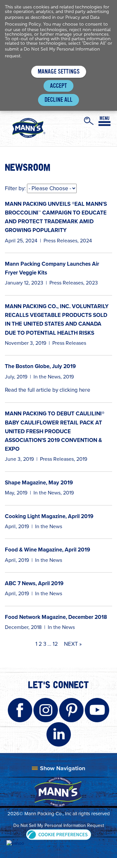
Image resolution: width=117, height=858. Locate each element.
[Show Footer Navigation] (58, 768)
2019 (68, 376)
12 (55, 644)
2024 (86, 240)
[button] (59, 834)
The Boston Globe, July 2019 (40, 366)
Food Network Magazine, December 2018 (56, 617)
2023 (92, 282)
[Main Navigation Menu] (104, 121)
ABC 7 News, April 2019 (34, 583)
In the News (46, 376)
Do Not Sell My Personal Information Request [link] (58, 825)
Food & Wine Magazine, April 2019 (47, 550)
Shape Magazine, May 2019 (39, 483)
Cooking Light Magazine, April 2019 (49, 516)
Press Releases (60, 240)
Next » (73, 644)
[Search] (89, 121)
